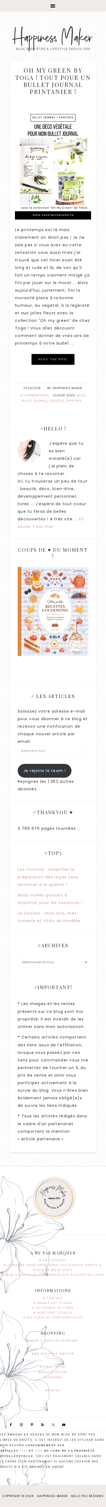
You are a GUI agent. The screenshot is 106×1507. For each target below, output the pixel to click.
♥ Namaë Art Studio (53, 1303)
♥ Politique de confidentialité (53, 1318)
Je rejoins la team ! (44, 770)
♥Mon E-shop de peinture (53, 1341)
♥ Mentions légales (53, 1313)
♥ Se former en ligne (53, 1308)
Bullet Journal (34, 401)
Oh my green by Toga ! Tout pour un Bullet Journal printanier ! (53, 81)
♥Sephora (53, 1377)
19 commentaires (34, 395)
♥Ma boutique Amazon (53, 1354)
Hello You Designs (87, 1496)
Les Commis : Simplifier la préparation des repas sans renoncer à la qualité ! (48, 877)
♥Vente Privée (53, 1367)
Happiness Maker (53, 38)
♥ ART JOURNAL (53, 1260)
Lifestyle (56, 401)
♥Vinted (53, 1390)
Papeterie (74, 401)
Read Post (53, 359)
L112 (39, 1450)
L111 (23, 1450)
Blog (81, 395)
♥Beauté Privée (53, 1372)
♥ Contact (53, 1298)
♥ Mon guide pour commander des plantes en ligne (53, 1275)
